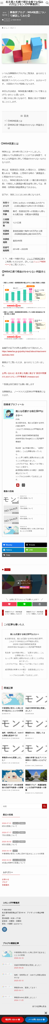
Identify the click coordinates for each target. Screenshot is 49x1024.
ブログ (7, 20)
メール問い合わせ (35, 1019)
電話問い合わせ (11, 1019)
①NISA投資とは (15, 120)
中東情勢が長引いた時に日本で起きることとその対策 (32, 529)
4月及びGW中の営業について (13, 862)
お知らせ (15, 503)
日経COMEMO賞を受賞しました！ (28, 965)
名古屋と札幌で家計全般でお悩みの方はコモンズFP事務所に (24, 3)
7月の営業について (26, 508)
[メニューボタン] (2, 3)
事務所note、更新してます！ (25, 987)
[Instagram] (23, 484)
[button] (9, 604)
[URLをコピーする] (39, 604)
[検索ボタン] (47, 3)
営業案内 (22, 823)
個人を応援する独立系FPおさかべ (24, 634)
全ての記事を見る (39, 1006)
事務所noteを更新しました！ (25, 997)
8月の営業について (26, 498)
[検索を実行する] (44, 806)
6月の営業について (26, 518)
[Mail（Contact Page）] (18, 484)
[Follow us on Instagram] (4, 929)
